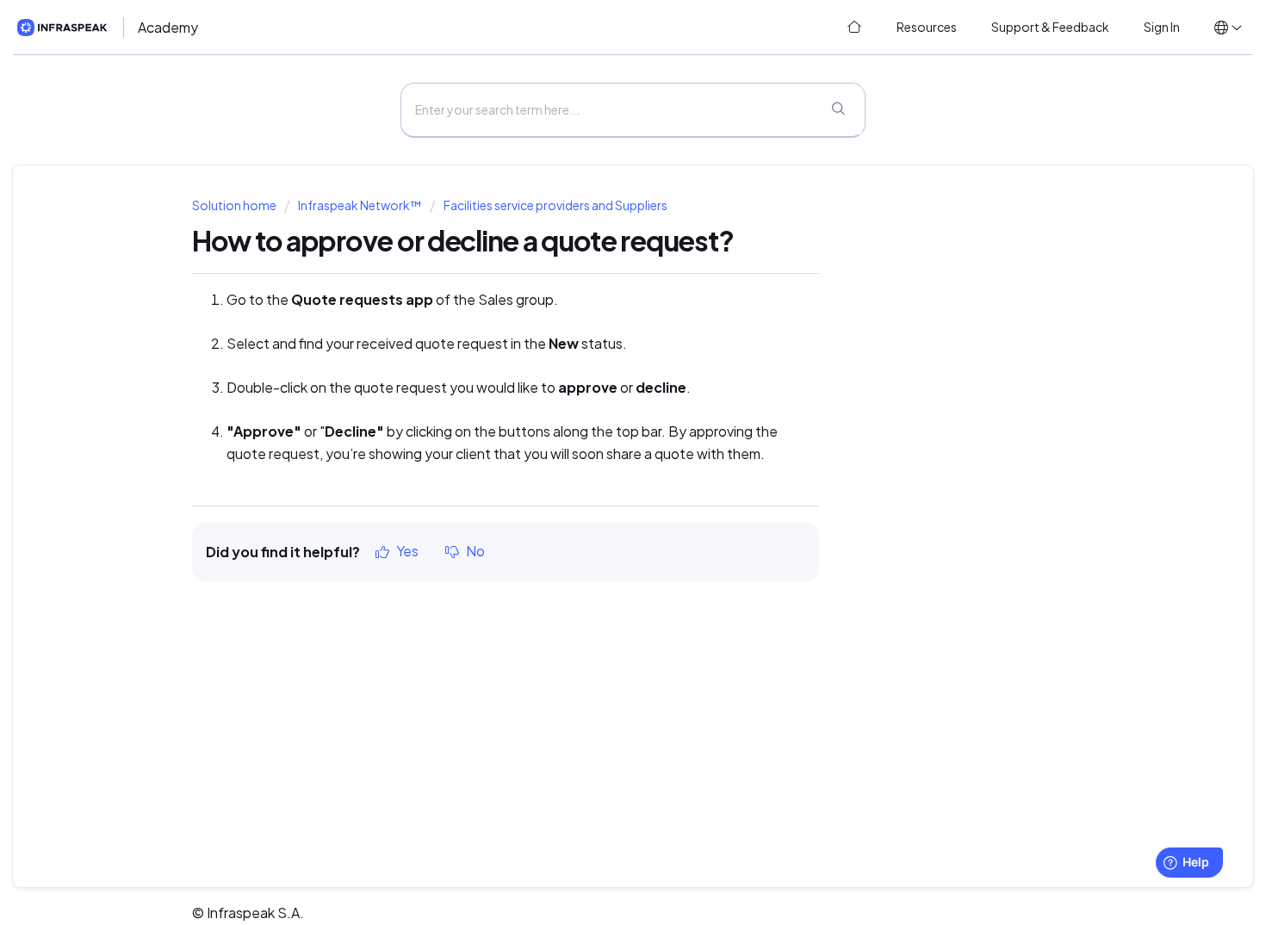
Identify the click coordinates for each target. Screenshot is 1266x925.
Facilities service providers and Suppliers (555, 205)
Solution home (235, 205)
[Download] (601, 235)
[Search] (838, 110)
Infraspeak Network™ (359, 205)
